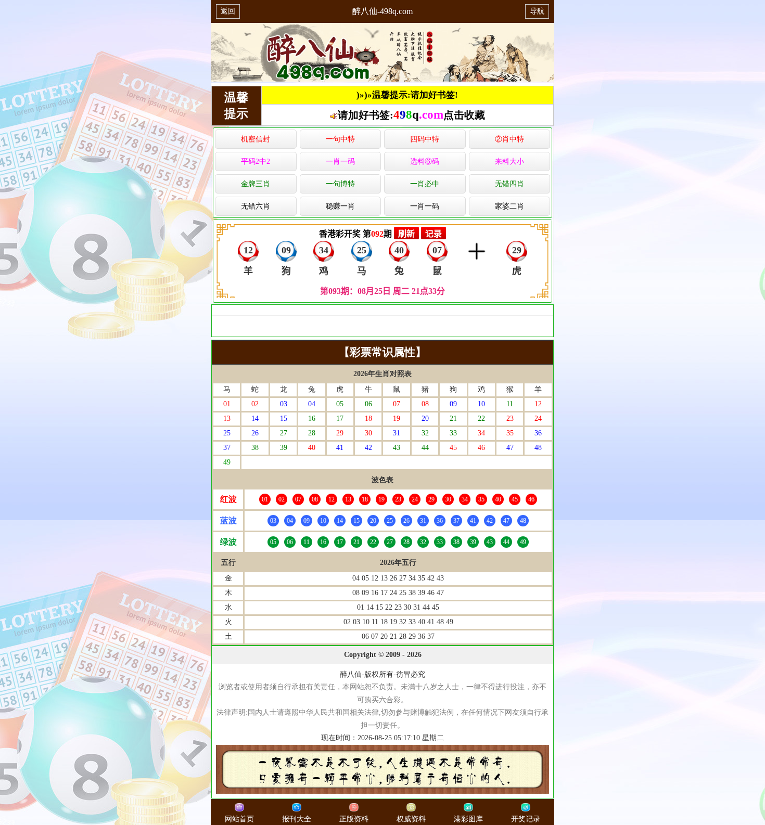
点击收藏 (464, 115)
